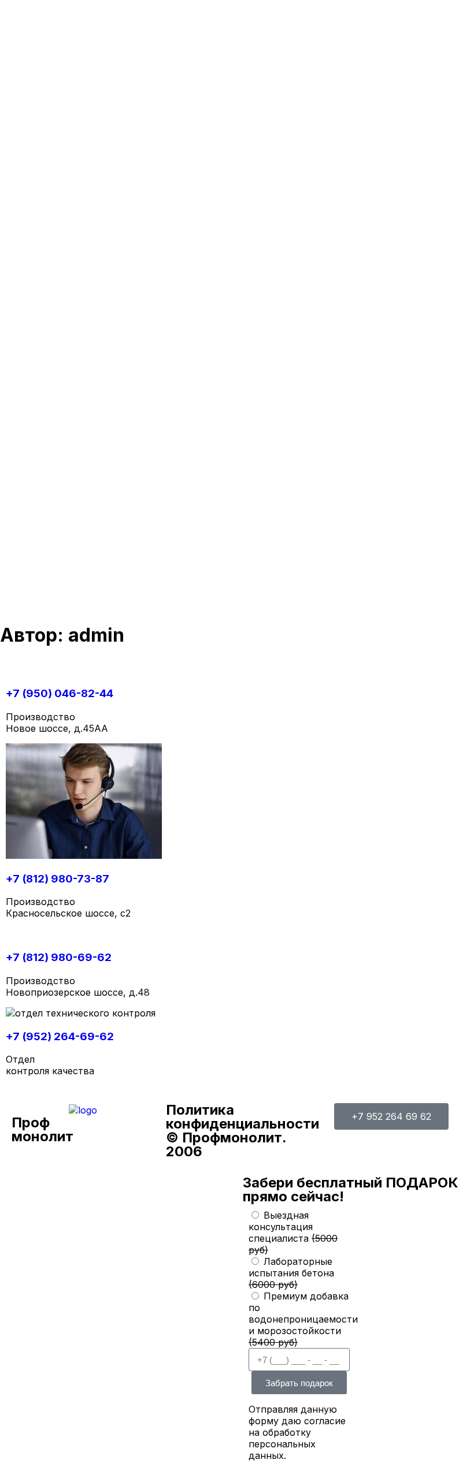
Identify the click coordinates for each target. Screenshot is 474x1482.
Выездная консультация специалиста (293, 1232)
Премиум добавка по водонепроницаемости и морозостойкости (303, 1319)
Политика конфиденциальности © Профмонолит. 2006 (242, 1130)
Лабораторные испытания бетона (291, 1273)
